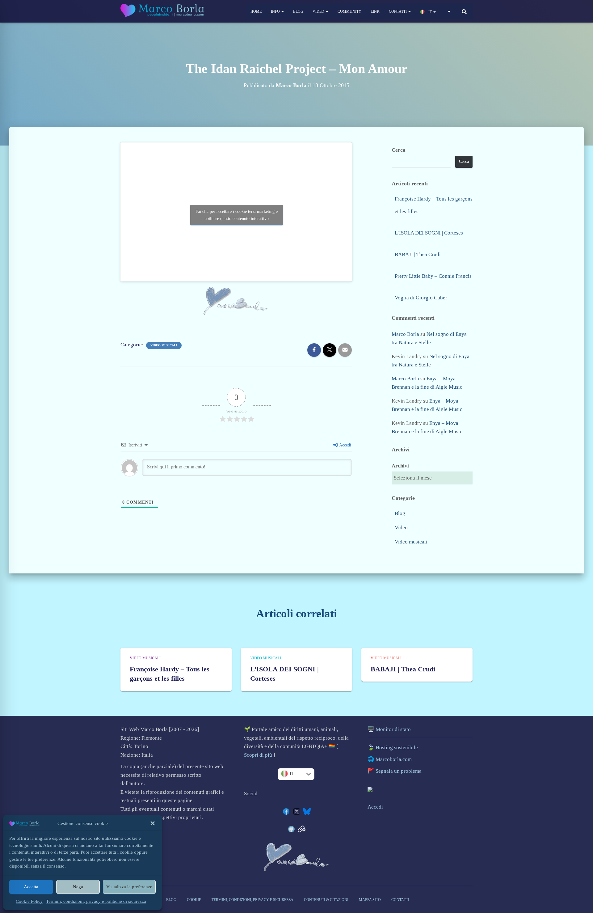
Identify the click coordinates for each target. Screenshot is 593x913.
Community (349, 11)
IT (430, 12)
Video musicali (163, 345)
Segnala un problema (399, 771)
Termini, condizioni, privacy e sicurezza (252, 900)
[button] (152, 823)
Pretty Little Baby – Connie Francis (433, 276)
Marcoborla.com (394, 759)
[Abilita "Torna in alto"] (582, 871)
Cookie (194, 900)
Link (375, 11)
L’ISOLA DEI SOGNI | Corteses (429, 233)
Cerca (399, 150)
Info (276, 11)
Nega (78, 886)
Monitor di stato (393, 729)
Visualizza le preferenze (129, 886)
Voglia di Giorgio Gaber (421, 298)
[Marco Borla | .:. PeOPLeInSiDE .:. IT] (163, 11)
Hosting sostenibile (397, 747)
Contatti (398, 11)
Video (319, 11)
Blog (298, 11)
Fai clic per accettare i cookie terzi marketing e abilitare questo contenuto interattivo (237, 215)
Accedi (344, 445)
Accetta (31, 886)
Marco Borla (405, 334)
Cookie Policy (29, 901)
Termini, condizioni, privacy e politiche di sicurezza (96, 901)
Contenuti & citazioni (326, 900)
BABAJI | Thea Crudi (418, 254)
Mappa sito (370, 900)
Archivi (400, 466)
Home (256, 11)
